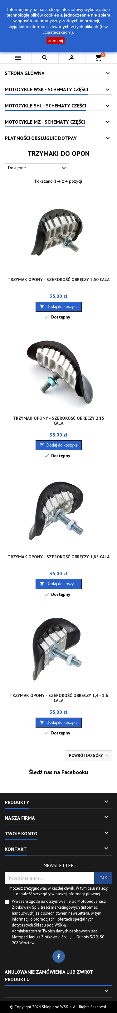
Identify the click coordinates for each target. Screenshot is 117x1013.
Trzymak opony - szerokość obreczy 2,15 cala (58, 420)
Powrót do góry (89, 756)
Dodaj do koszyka (59, 306)
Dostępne (38, 168)
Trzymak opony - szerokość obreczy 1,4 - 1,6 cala (58, 698)
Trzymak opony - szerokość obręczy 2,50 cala (58, 279)
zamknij (55, 40)
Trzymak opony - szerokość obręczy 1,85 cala (58, 557)
